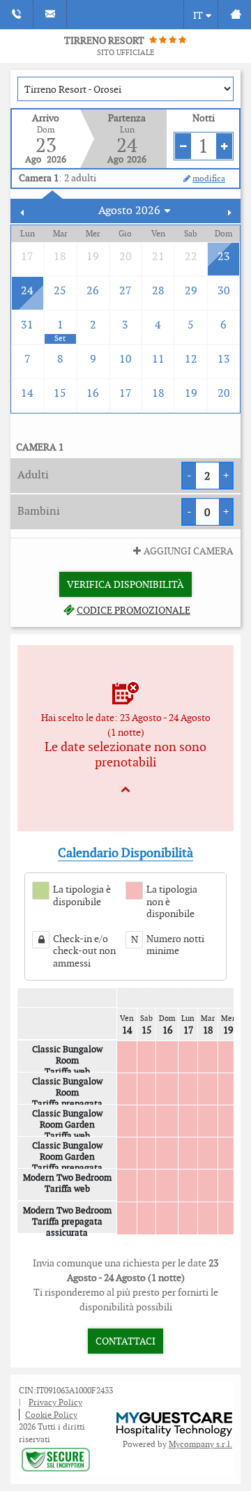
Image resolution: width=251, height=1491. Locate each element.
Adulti (33, 474)
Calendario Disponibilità (125, 853)
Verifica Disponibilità (125, 584)
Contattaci (125, 1341)
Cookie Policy (51, 1414)
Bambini (38, 511)
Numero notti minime (175, 945)
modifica (208, 178)
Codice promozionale (133, 610)
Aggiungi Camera (189, 551)
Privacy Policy (55, 1402)
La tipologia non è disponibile (171, 902)
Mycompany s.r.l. (200, 1444)
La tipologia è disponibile (82, 896)
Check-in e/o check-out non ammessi (84, 951)
